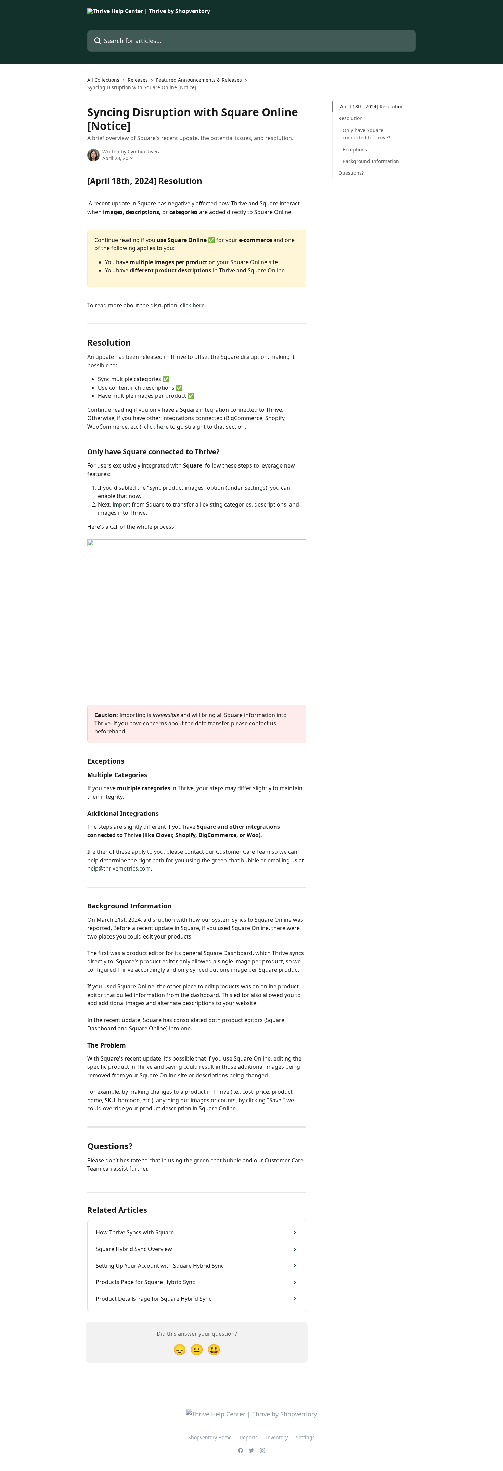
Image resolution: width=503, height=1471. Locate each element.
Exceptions (355, 149)
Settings (255, 487)
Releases (138, 80)
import (121, 504)
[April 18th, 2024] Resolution (371, 106)
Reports (249, 1437)
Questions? (351, 173)
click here (192, 305)
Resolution (350, 118)
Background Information (371, 161)
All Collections (103, 80)
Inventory (277, 1437)
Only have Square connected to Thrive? (366, 134)
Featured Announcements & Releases (199, 80)
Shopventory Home (210, 1437)
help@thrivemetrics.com (119, 868)
